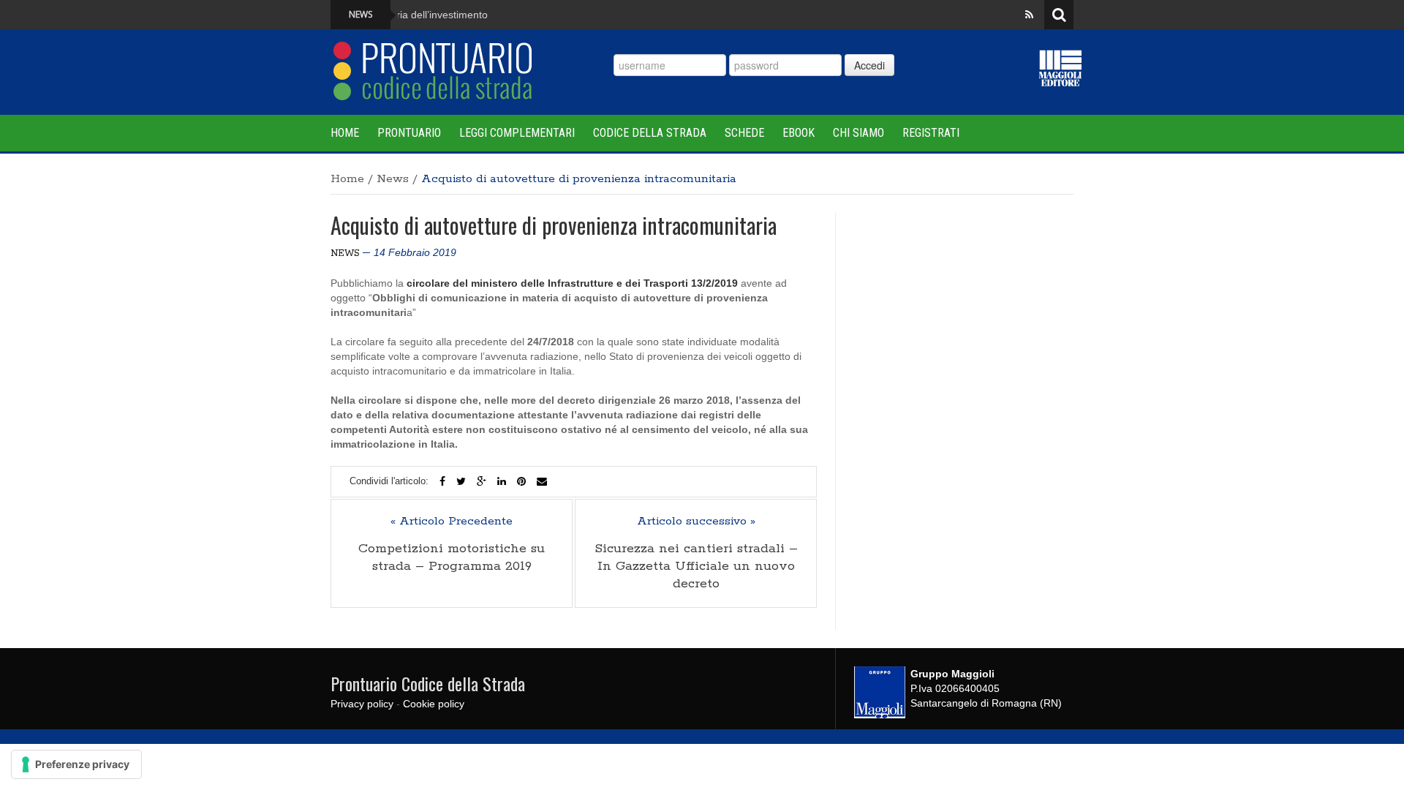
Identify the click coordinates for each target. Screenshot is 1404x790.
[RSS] (1029, 14)
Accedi (869, 65)
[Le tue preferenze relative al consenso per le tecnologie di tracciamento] (76, 764)
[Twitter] (461, 481)
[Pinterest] (521, 481)
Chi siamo (858, 133)
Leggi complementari (517, 133)
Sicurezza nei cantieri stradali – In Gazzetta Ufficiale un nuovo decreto (696, 566)
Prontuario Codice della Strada (428, 683)
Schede (744, 133)
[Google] (481, 481)
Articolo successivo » (696, 521)
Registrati (930, 133)
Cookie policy (433, 704)
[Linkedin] (501, 481)
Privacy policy (362, 704)
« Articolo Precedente (451, 521)
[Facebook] (442, 481)
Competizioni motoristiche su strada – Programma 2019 (451, 557)
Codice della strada (649, 133)
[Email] (542, 481)
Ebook (798, 133)
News (393, 179)
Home (345, 133)
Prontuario (409, 133)
